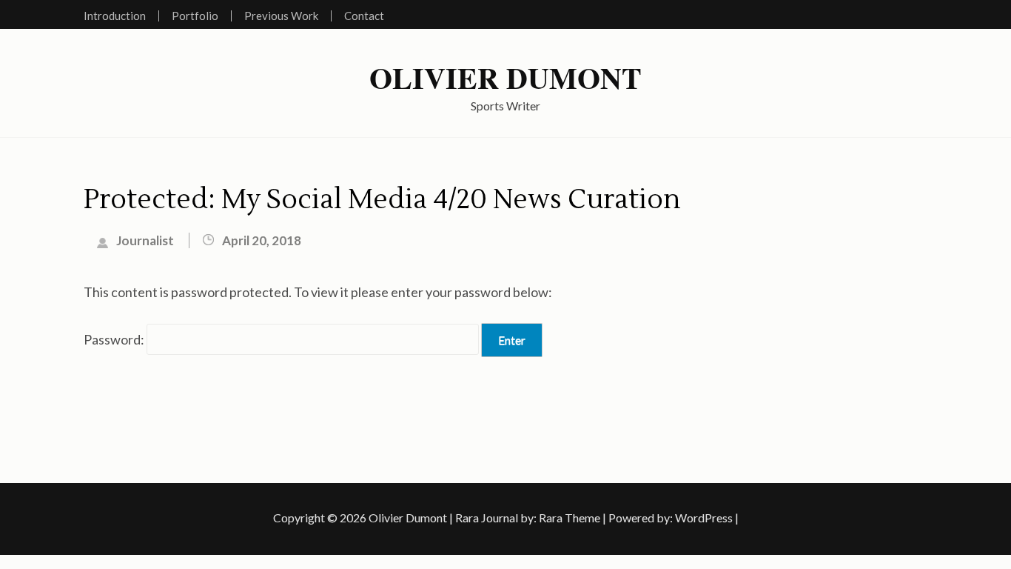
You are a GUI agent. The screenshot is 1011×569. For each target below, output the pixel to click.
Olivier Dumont (505, 77)
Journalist (145, 240)
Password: (115, 339)
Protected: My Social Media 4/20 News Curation (382, 200)
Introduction (115, 15)
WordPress (704, 517)
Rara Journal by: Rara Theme (527, 517)
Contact (364, 15)
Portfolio (195, 15)
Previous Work (281, 15)
